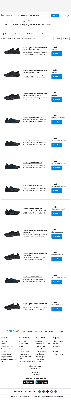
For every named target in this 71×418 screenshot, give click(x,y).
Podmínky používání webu (55, 397)
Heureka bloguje (6, 354)
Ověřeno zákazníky (58, 341)
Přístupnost (4, 362)
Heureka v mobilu (23, 344)
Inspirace (55, 351)
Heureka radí (22, 346)
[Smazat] (49, 15)
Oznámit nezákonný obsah (9, 359)
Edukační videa (40, 359)
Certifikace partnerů (58, 349)
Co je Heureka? (5, 341)
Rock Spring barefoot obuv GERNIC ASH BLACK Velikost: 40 (35, 231)
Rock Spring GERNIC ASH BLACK (32, 117)
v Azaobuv (54, 49)
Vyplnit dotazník (35, 375)
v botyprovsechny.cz (57, 232)
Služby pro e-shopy (41, 346)
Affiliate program (40, 357)
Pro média (4, 351)
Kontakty (4, 344)
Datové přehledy (40, 354)
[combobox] (34, 15)
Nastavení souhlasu (24, 351)
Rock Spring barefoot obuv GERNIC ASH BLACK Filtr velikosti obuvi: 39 (35, 71)
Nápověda (38, 362)
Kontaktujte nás (35, 368)
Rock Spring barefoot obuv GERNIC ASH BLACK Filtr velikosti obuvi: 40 (35, 94)
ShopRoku (55, 344)
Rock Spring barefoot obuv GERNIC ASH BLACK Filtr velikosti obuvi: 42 (35, 49)
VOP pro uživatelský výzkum (26, 361)
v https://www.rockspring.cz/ (59, 118)
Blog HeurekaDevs (6, 357)
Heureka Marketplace (42, 349)
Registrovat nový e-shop (43, 344)
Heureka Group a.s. (27, 397)
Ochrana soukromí (23, 354)
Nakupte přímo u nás (24, 349)
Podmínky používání (7, 346)
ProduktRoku (56, 346)
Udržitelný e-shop (58, 354)
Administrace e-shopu (42, 341)
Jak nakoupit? (22, 341)
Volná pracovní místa (7, 349)
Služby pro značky (41, 351)
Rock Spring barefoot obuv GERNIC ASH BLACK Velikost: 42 (35, 254)
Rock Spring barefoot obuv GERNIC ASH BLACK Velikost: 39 (35, 304)
